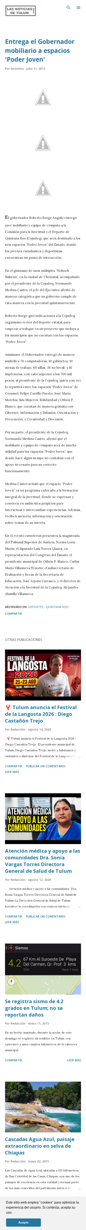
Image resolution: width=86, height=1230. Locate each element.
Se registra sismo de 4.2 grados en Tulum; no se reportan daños (34, 1008)
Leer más (12, 772)
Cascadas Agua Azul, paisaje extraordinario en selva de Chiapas (40, 1146)
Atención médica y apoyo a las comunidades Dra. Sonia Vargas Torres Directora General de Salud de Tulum (42, 860)
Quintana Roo (57, 607)
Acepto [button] (23, 1222)
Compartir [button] (13, 614)
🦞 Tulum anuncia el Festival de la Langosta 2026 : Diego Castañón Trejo (41, 714)
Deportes (36, 607)
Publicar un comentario (45, 766)
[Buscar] (68, 7)
